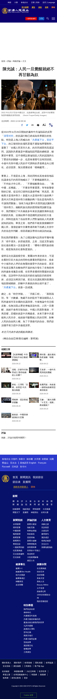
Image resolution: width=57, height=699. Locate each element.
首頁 (3, 61)
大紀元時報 (31, 671)
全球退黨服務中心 (20, 675)
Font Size (44, 124)
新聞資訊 (25, 477)
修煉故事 (27, 649)
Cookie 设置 (28, 695)
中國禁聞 (16, 531)
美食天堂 (40, 578)
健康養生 (20, 564)
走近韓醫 (19, 585)
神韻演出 (34, 512)
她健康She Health (23, 572)
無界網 (5, 678)
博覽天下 (16, 512)
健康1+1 (19, 568)
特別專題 (28, 605)
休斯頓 (45, 459)
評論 (9, 61)
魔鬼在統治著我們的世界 (34, 622)
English (32, 463)
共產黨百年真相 (30, 616)
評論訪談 (32, 520)
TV (42, 19)
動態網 (43, 675)
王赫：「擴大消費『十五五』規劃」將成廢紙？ (48, 402)
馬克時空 (31, 554)
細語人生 (31, 560)
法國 (51, 459)
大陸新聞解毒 (32, 557)
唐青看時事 (31, 547)
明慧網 (34, 675)
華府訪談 (16, 544)
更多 (26, 678)
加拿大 (22, 459)
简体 (38, 2)
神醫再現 (19, 581)
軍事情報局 (31, 544)
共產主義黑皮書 (30, 639)
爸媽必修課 (46, 541)
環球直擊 (16, 527)
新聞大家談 (31, 524)
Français (42, 463)
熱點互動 (31, 527)
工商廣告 (27, 652)
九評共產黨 (28, 626)
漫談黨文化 (28, 645)
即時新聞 (36, 509)
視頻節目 (38, 477)
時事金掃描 (31, 531)
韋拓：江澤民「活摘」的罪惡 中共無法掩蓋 (20, 387)
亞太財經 (16, 557)
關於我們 (17, 663)
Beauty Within (42, 585)
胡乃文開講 (20, 575)
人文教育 (46, 520)
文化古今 (45, 544)
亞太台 (13, 463)
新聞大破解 (31, 541)
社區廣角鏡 (17, 550)
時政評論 (16, 61)
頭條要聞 (16, 509)
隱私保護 (39, 663)
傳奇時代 (27, 612)
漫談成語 (45, 537)
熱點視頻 (26, 509)
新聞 (15, 496)
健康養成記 (20, 578)
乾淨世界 (42, 671)
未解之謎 (45, 524)
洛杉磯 (29, 459)
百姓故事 (27, 642)
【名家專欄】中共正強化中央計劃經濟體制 (20, 357)
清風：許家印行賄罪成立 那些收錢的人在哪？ (20, 372)
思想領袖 (31, 537)
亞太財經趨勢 (18, 554)
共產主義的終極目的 (32, 619)
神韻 (9, 2)
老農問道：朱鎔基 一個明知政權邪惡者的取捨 (48, 387)
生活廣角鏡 (41, 568)
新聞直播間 (32, 19)
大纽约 (14, 459)
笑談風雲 (45, 527)
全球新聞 (16, 524)
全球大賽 (44, 512)
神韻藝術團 (18, 671)
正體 (32, 2)
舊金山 (5, 463)
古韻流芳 (45, 531)
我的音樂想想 (42, 601)
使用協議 (49, 663)
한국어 (23, 467)
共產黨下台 (38, 140)
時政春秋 (31, 534)
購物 (33, 487)
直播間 (27, 481)
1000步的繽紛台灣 (43, 596)
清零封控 (8, 136)
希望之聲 (6, 675)
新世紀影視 (16, 678)
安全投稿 (6, 666)
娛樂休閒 (41, 564)
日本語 (15, 467)
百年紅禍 (27, 632)
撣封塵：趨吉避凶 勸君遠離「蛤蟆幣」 (48, 357)
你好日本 (40, 572)
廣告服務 (17, 666)
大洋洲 (37, 459)
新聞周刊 (16, 541)
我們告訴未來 (29, 609)
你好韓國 (40, 575)
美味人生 (40, 581)
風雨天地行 (28, 635)
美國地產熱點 (46, 547)
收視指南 (28, 663)
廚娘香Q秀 (41, 591)
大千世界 (40, 588)
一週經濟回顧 (18, 547)
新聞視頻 (18, 520)
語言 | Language (49, 2)
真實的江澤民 (29, 629)
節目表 (17, 481)
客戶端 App (39, 666)
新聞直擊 (16, 537)
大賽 (16, 2)
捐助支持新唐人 (20, 487)
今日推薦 (46, 509)
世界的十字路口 (33, 550)
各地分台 (24, 2)
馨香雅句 (45, 534)
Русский (6, 467)
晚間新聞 (16, 534)
